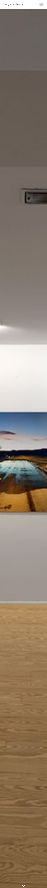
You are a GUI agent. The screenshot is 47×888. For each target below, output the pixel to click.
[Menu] (40, 4)
